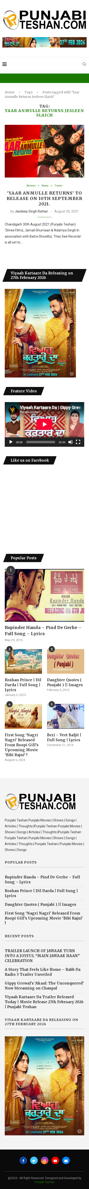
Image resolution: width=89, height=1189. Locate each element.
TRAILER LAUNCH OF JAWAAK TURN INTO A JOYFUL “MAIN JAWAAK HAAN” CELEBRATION (42, 956)
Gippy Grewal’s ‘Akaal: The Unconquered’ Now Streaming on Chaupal (44, 985)
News (45, 185)
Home (9, 92)
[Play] (11, 442)
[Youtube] (55, 1160)
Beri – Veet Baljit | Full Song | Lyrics (64, 737)
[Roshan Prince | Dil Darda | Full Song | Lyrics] (23, 661)
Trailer (58, 185)
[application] (44, 424)
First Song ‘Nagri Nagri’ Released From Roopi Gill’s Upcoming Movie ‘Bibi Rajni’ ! (21, 745)
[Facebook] (23, 1160)
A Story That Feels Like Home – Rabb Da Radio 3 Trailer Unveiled (42, 972)
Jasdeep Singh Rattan (31, 211)
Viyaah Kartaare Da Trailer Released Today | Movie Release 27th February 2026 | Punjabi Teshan (44, 1002)
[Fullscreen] (78, 442)
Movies (31, 185)
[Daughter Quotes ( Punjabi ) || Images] (65, 661)
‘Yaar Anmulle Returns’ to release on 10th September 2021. (44, 198)
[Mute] (70, 442)
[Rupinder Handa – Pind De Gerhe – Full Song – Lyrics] (44, 595)
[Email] (66, 1160)
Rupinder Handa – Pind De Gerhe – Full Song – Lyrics (43, 630)
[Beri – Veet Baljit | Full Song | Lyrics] (65, 716)
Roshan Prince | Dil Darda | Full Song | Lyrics (23, 685)
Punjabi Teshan (45, 1182)
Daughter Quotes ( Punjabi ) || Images (65, 682)
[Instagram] (44, 1160)
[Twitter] (34, 1160)
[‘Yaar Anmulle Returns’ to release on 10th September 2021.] (44, 151)
